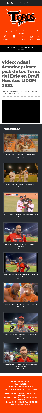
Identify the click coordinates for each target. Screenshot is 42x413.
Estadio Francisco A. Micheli (14, 398)
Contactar (33, 389)
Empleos (25, 389)
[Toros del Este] (21, 18)
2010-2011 (33, 393)
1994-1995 (21, 395)
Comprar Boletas (26, 3)
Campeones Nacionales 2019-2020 (16, 393)
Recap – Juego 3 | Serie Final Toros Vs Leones (21, 304)
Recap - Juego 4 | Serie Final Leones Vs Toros (21, 185)
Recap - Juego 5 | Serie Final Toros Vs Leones (21, 155)
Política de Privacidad (13, 389)
